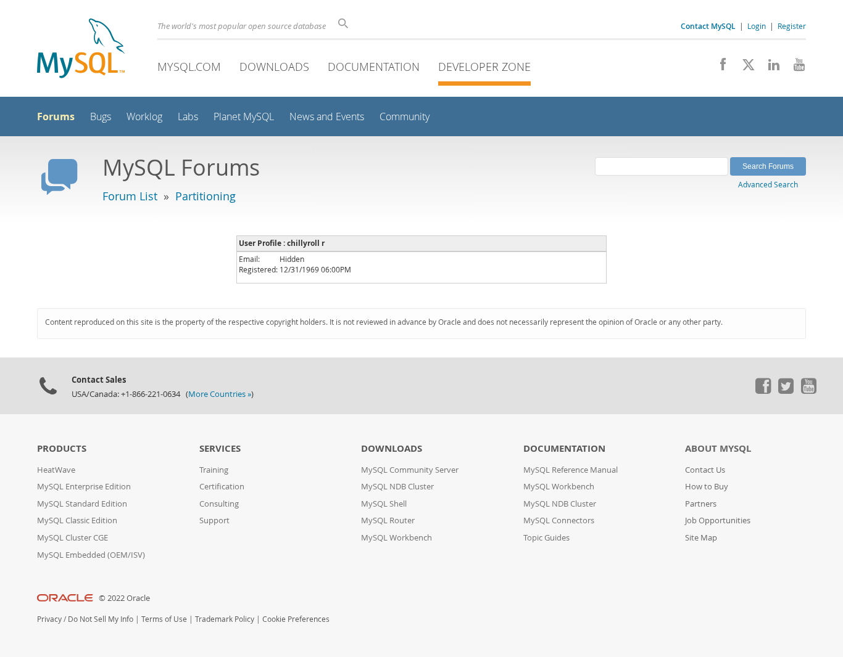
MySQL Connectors (558, 520)
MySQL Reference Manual (570, 470)
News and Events (326, 116)
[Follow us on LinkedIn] (769, 68)
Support (214, 520)
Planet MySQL (244, 116)
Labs (188, 116)
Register (792, 26)
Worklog (144, 116)
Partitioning (205, 196)
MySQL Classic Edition (77, 520)
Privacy (49, 619)
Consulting (219, 504)
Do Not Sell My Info (100, 619)
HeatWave (56, 470)
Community (405, 116)
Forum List (129, 196)
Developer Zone (484, 66)
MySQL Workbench (396, 538)
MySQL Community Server (410, 470)
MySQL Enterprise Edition (84, 486)
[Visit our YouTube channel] (794, 68)
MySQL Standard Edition (82, 504)
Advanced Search (768, 184)
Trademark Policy (224, 619)
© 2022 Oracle (124, 598)
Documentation (374, 66)
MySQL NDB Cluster (397, 486)
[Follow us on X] (744, 68)
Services (220, 448)
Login (756, 26)
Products (61, 448)
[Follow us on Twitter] (785, 390)
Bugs (100, 116)
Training (213, 470)
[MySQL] (81, 49)
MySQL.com (189, 66)
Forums (56, 116)
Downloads (274, 66)
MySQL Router (388, 520)
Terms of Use (164, 619)
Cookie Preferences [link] (296, 619)
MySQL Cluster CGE (72, 538)
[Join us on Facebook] (718, 68)
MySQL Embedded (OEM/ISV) (91, 555)
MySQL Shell (384, 504)
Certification (221, 486)
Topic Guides (546, 538)
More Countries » (219, 394)
